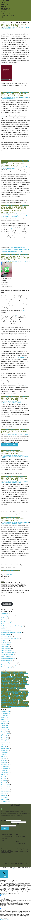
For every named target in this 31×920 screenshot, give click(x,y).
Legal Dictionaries (13, 703)
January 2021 (4, 731)
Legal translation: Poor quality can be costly (13, 94)
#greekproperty (23, 673)
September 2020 (5, 733)
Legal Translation (24, 27)
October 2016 (4, 770)
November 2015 (5, 787)
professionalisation (6, 656)
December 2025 (5, 711)
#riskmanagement (17, 677)
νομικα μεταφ (5, 698)
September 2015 (5, 791)
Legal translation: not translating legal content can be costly (15, 257)
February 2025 (5, 721)
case (24, 310)
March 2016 (4, 783)
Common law (15, 672)
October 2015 (4, 789)
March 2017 (4, 762)
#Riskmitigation (19, 675)
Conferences (23, 213)
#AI (12, 694)
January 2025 (4, 723)
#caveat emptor (5, 675)
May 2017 (3, 758)
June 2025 (3, 719)
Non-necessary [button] (4, 907)
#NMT (12, 675)
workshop (9, 227)
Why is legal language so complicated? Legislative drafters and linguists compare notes (13, 209)
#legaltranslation (13, 696)
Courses (3, 215)
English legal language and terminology (16, 215)
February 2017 (5, 764)
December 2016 (5, 766)
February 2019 (5, 740)
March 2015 (4, 795)
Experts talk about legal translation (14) (14, 479)
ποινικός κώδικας (20, 687)
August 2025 (4, 717)
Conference (18, 705)
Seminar (12, 699)
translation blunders (7, 686)
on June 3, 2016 (14, 97)
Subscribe (7, 604)
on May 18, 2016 (14, 481)
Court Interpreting (6, 622)
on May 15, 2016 (14, 522)
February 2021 (5, 729)
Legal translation (24, 92)
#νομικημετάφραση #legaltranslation (12, 691)
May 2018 (3, 746)
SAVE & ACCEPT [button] (5, 919)
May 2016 (3, 778)
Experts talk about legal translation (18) (14, 25)
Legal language (5, 92)
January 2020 (4, 738)
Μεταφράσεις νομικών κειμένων (10, 664)
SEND (5, 828)
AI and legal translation (14, 692)
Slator (17, 315)
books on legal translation (8, 615)
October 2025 (4, 715)
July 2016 (3, 774)
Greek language (5, 630)
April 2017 (4, 760)
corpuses (14, 681)
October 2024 (4, 725)
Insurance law (4, 640)
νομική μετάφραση (14, 683)
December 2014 (5, 801)
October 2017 (4, 750)
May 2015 (3, 793)
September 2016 (5, 772)
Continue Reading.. (10, 445)
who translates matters (8, 684)
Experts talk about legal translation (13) (14, 519)
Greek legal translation (13, 706)
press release (21, 357)
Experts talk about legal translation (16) (14, 399)
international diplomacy (22, 684)
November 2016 (5, 768)
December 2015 (5, 785)
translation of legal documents (9, 662)
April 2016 (4, 781)
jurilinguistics (23, 683)
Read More (21, 869)
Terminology (23, 476)
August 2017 (4, 754)
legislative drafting (6, 681)
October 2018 (4, 742)
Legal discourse (13, 702)
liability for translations (7, 654)
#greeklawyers (5, 699)
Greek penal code (5, 634)
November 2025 (5, 713)
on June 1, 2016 (14, 213)
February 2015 (5, 797)
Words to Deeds (6, 672)
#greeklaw (23, 698)
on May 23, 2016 (14, 455)
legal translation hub (13, 690)
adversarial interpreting (8, 687)
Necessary (2, 898)
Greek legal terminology (8, 705)
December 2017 (5, 748)
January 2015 (4, 799)
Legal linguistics (14, 92)
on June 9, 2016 (14, 27)
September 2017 (5, 752)
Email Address (4, 596)
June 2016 (3, 776)
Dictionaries (4, 624)
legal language (5, 644)
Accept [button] (15, 869)
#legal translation (15, 698)
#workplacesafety (6, 677)
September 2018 (5, 744)
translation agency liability (8, 688)
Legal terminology (6, 482)
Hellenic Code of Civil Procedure (10, 638)
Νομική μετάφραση (6, 667)
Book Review (4, 613)
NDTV (3, 116)
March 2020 (4, 736)
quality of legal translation (8, 98)
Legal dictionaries (6, 642)
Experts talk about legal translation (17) (14, 164)
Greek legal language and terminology (11, 632)
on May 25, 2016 (14, 434)
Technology (16, 680)
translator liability (6, 676)
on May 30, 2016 (14, 261)
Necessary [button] (3, 894)
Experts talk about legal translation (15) (14, 452)
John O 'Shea (6, 27)
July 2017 (3, 756)
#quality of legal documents (20, 676)
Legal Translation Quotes (8, 28)
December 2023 (5, 727)
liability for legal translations (13, 679)
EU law (3, 628)
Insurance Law (24, 680)
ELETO (15, 694)
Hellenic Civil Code (6, 636)
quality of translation (6, 660)
